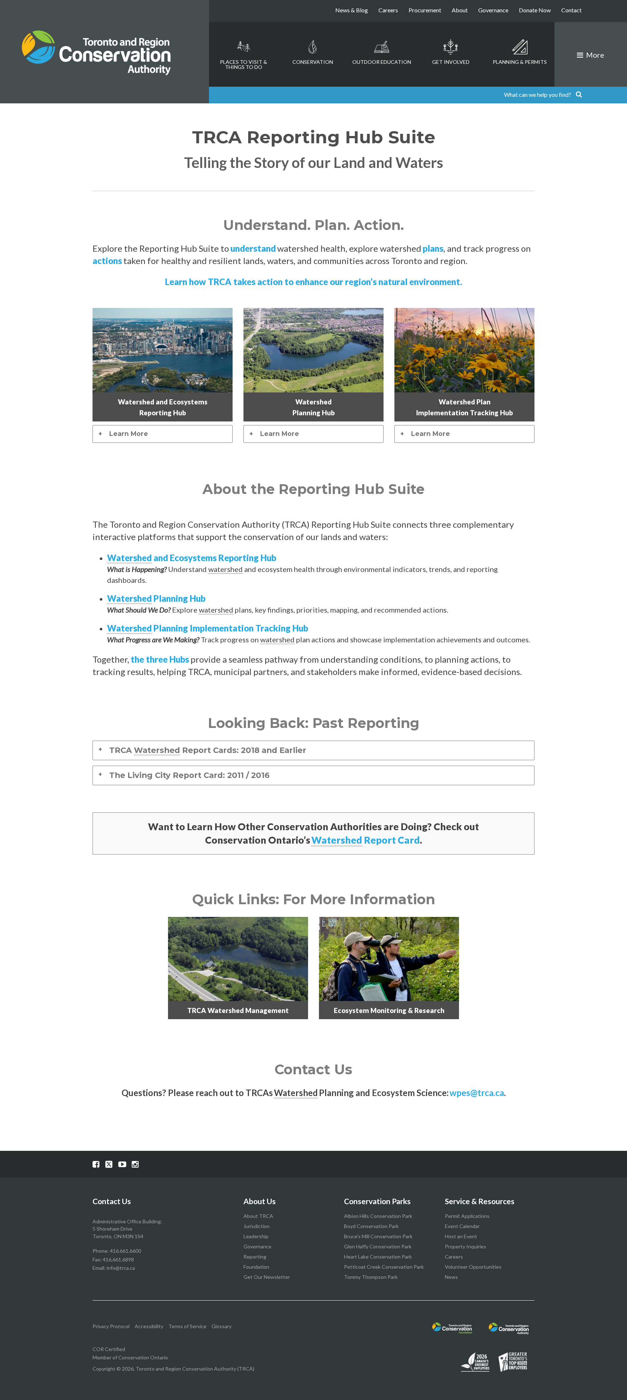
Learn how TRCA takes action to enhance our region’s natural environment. (313, 281)
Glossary (221, 1326)
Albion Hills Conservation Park (378, 1216)
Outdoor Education (381, 62)
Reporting (254, 1256)
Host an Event (461, 1236)
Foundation (256, 1267)
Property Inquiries (465, 1246)
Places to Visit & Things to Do (243, 64)
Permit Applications (467, 1216)
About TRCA (258, 1216)
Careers (388, 10)
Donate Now (535, 10)
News (451, 1277)
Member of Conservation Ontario (130, 1357)
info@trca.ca (121, 1268)
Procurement (425, 10)
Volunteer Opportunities (473, 1267)
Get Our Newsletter (266, 1277)
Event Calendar (462, 1226)
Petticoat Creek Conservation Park (384, 1267)
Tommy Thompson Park (371, 1277)
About (460, 10)
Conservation (312, 62)
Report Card (365, 840)
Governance (493, 10)
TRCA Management (238, 1010)
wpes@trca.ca (477, 1092)
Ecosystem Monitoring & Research (389, 1010)
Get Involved (451, 62)
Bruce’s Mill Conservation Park (378, 1236)
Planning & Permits (520, 62)
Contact (571, 10)
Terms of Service (187, 1326)
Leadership (256, 1236)
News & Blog (351, 10)
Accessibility (149, 1326)
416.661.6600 (125, 1251)
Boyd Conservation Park (371, 1226)
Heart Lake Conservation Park (378, 1256)
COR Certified (109, 1349)
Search (579, 95)
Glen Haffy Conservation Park (377, 1246)
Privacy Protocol (111, 1326)
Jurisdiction (256, 1226)
